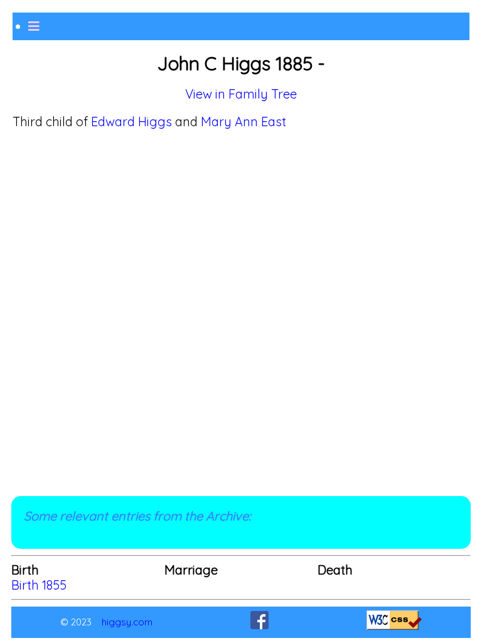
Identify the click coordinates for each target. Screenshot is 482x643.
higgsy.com (127, 622)
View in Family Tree (241, 94)
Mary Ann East (243, 121)
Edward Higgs (131, 121)
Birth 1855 (39, 585)
